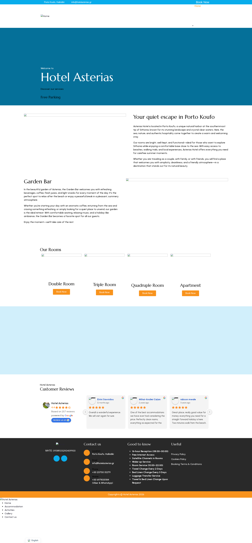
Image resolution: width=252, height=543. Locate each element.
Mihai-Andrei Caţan (150, 399)
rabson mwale (188, 399)
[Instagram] (64, 458)
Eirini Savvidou (105, 399)
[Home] (45, 16)
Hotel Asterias (59, 403)
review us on (59, 420)
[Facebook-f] (57, 458)
